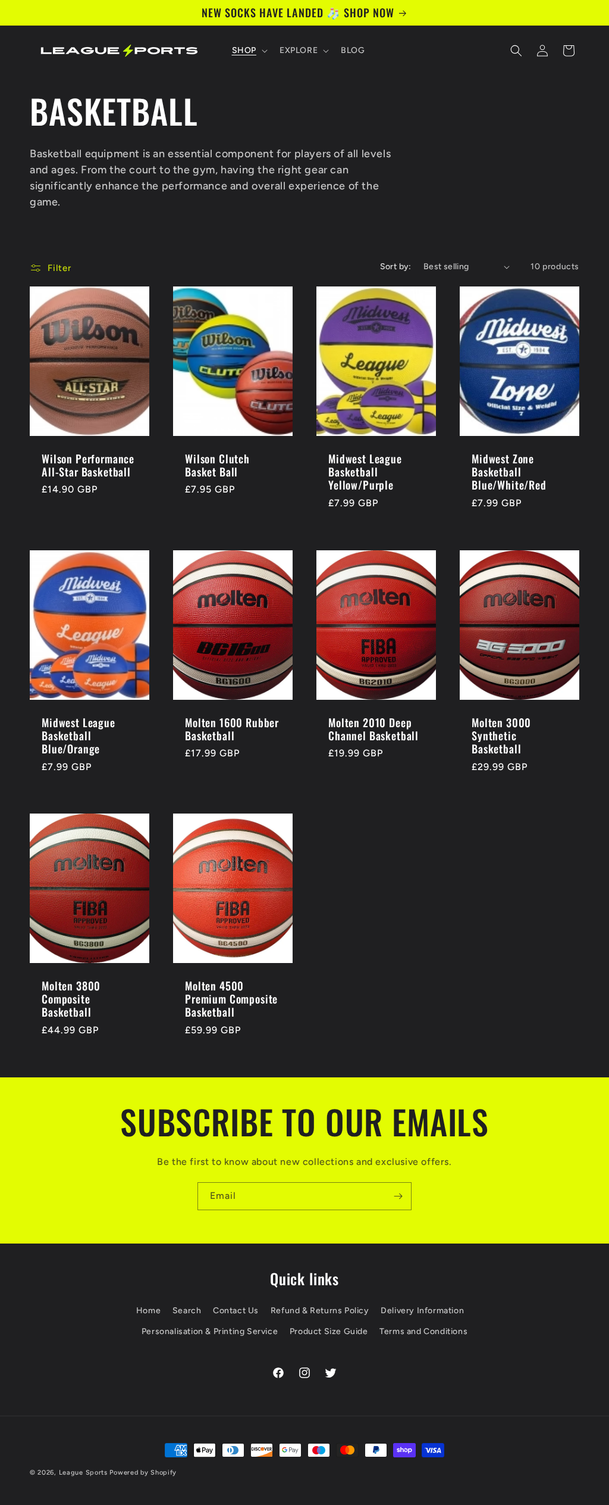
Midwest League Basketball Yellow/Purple (365, 471)
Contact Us (236, 1310)
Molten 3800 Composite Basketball (71, 998)
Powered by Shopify (143, 1472)
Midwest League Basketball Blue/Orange (78, 735)
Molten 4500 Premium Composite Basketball (231, 998)
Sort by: (396, 266)
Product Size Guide (329, 1331)
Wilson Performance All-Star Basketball (88, 465)
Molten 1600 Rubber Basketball (232, 729)
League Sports (83, 1472)
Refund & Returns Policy (320, 1310)
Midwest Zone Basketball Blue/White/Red (509, 471)
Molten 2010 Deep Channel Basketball (373, 729)
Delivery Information (422, 1310)
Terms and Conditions (423, 1331)
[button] (248, 50)
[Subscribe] (398, 1196)
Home (148, 1310)
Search (187, 1310)
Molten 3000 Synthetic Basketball (501, 735)
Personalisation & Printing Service (210, 1331)
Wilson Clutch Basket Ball (217, 465)
